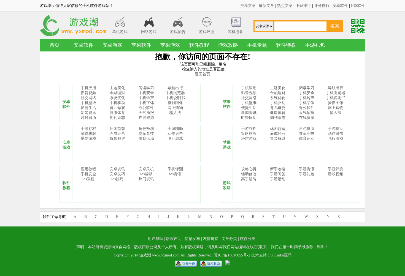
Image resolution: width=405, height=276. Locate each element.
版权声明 (174, 239)
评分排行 (322, 6)
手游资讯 (306, 169)
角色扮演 (146, 129)
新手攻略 (277, 169)
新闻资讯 (88, 113)
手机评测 (175, 169)
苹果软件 (141, 45)
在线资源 (146, 118)
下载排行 (303, 6)
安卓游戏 (112, 45)
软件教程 (199, 45)
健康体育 (117, 113)
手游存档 (88, 129)
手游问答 (277, 174)
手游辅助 (175, 129)
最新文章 (266, 6)
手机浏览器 (175, 93)
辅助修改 (248, 174)
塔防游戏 (88, 138)
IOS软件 (358, 6)
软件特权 (286, 45)
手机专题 (257, 45)
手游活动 (277, 179)
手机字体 (146, 103)
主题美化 (117, 88)
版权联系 (213, 264)
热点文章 (285, 6)
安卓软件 (340, 6)
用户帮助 (155, 239)
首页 (55, 45)
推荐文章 (248, 6)
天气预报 (146, 113)
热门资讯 (146, 179)
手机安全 (146, 93)
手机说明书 (175, 98)
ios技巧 (117, 179)
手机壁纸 (88, 103)
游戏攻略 (228, 45)
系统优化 (117, 98)
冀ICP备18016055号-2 (232, 255)
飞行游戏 (175, 138)
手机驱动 (117, 103)
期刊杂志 (117, 118)
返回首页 (202, 74)
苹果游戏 (170, 45)
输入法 (175, 113)
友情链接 (210, 239)
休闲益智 (117, 129)
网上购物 (175, 108)
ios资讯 (175, 174)
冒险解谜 (117, 138)
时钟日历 (88, 118)
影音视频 (88, 93)
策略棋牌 (88, 134)
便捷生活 (88, 108)
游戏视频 (335, 174)
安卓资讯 (117, 169)
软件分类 (247, 239)
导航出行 (175, 88)
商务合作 (188, 264)
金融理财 (117, 93)
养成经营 (117, 134)
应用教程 (88, 169)
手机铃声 (146, 98)
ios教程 (88, 179)
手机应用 (88, 88)
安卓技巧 (117, 174)
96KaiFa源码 (281, 255)
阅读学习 (146, 88)
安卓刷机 (146, 169)
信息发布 (192, 239)
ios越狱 (146, 174)
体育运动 (146, 138)
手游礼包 (315, 45)
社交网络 (88, 98)
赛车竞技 (146, 134)
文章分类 (229, 239)
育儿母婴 (117, 108)
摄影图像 (175, 103)
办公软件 (146, 108)
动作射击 (175, 134)
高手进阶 (248, 179)
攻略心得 (248, 169)
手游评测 (335, 169)
